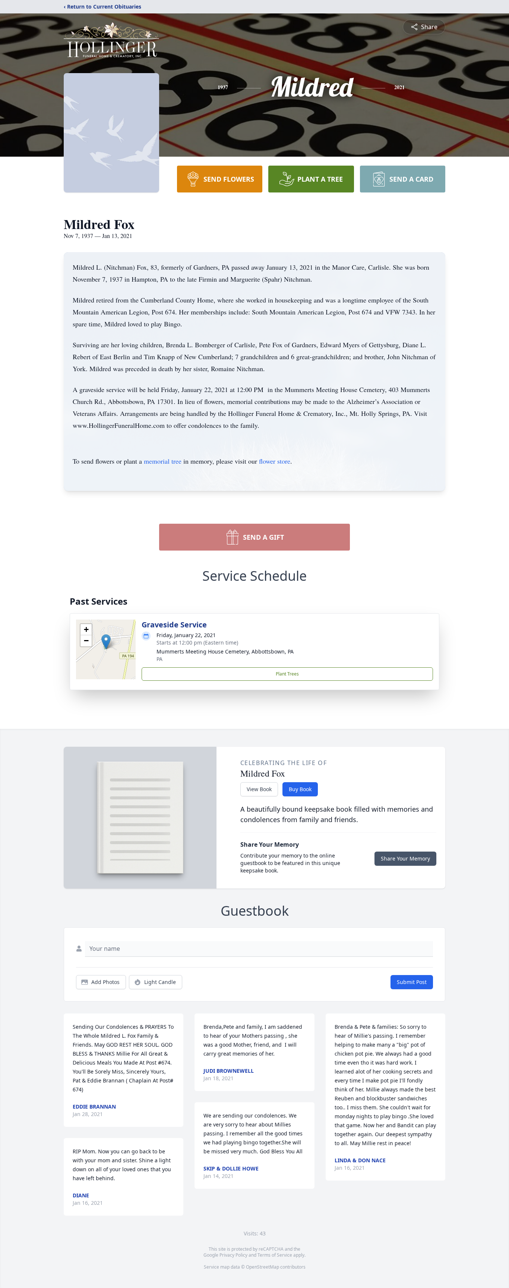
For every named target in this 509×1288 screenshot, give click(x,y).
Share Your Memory (405, 858)
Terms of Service (274, 1255)
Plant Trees (287, 674)
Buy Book (300, 789)
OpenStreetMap (262, 1267)
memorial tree (162, 461)
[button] (106, 641)
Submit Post (412, 981)
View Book (259, 789)
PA (159, 658)
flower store (274, 461)
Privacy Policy (233, 1255)
